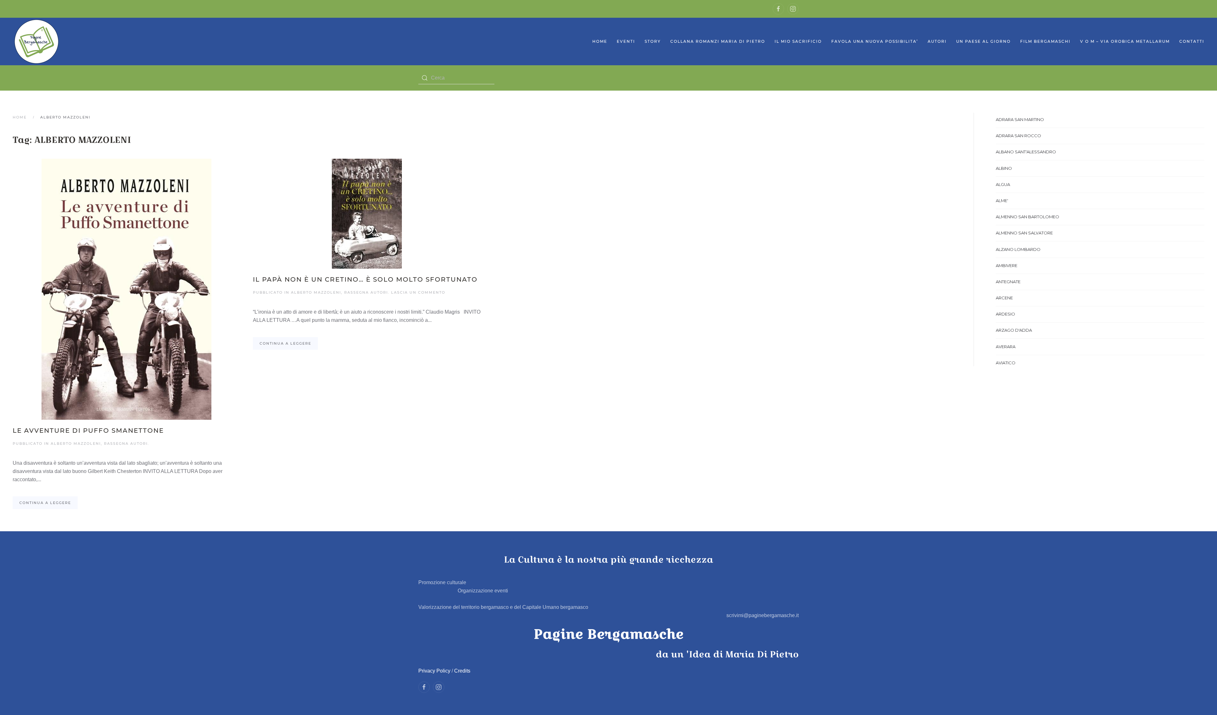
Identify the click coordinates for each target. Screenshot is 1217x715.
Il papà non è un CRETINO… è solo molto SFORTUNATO (365, 279)
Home (599, 41)
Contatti (1191, 41)
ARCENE (1004, 297)
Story (653, 41)
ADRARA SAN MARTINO (1020, 119)
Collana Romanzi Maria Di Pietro (717, 41)
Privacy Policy (434, 671)
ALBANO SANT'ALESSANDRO (1026, 151)
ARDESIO (1005, 313)
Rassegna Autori (126, 443)
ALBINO (1004, 168)
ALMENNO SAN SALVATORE (1024, 232)
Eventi (626, 41)
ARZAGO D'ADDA (1014, 330)
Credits (462, 671)
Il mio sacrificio (798, 41)
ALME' (1002, 200)
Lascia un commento (418, 292)
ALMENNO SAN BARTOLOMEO (1027, 216)
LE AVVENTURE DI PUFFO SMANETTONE (88, 430)
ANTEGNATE (1008, 281)
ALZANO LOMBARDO (1018, 249)
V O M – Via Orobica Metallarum (1125, 41)
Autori (937, 41)
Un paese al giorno (983, 41)
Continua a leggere (45, 503)
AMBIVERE (1006, 265)
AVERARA (1005, 346)
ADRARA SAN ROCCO (1018, 135)
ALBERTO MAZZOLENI (76, 443)
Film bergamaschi (1045, 41)
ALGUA (1003, 184)
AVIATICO (1005, 362)
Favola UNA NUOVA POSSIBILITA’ (874, 41)
